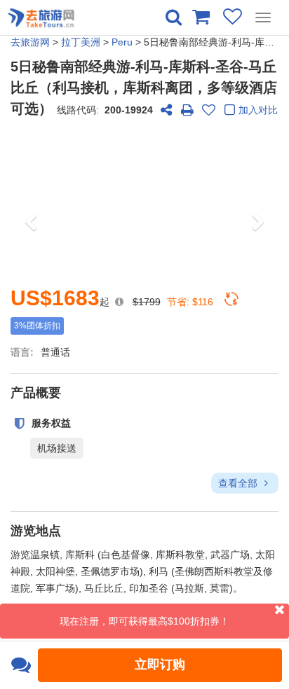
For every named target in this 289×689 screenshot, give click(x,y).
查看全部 (239, 483)
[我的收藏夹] (233, 16)
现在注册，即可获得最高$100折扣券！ (144, 621)
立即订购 (160, 664)
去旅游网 (30, 42)
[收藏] (208, 110)
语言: (22, 352)
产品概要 (36, 393)
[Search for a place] (173, 17)
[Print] (187, 110)
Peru (122, 42)
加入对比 (258, 110)
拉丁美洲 (80, 42)
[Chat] (20, 665)
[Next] (258, 201)
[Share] (166, 110)
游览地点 (36, 531)
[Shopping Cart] (200, 16)
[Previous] (31, 201)
